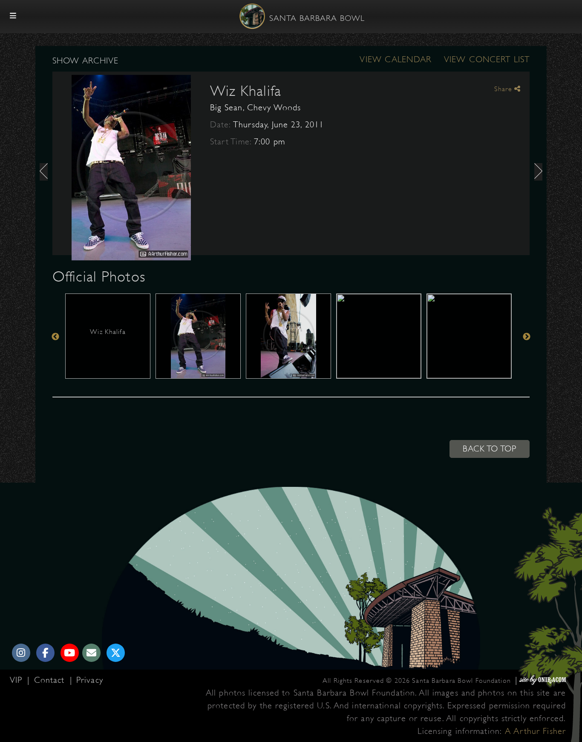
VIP (17, 680)
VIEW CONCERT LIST (487, 59)
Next (526, 337)
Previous (55, 337)
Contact (51, 680)
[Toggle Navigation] (13, 16)
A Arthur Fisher (535, 731)
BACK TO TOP (489, 449)
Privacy (89, 680)
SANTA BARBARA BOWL (317, 18)
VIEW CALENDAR (395, 59)
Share (504, 89)
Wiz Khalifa (245, 90)
